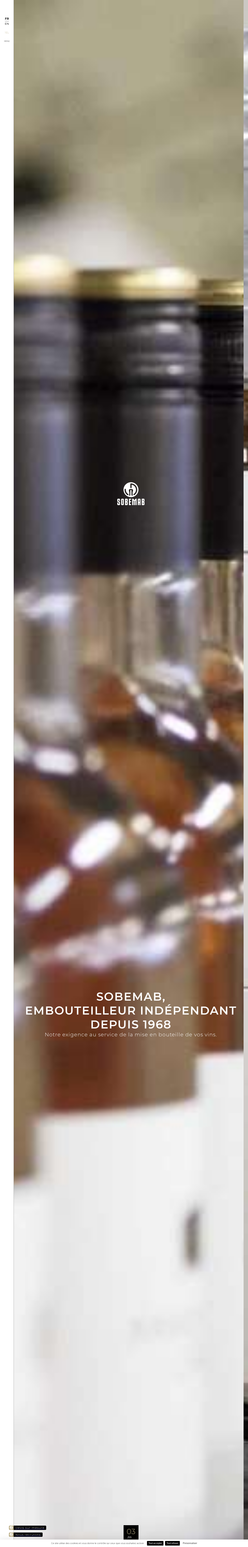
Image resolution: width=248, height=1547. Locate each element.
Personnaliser (190, 1543)
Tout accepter (155, 1543)
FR (7, 18)
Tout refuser (172, 1543)
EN (7, 23)
